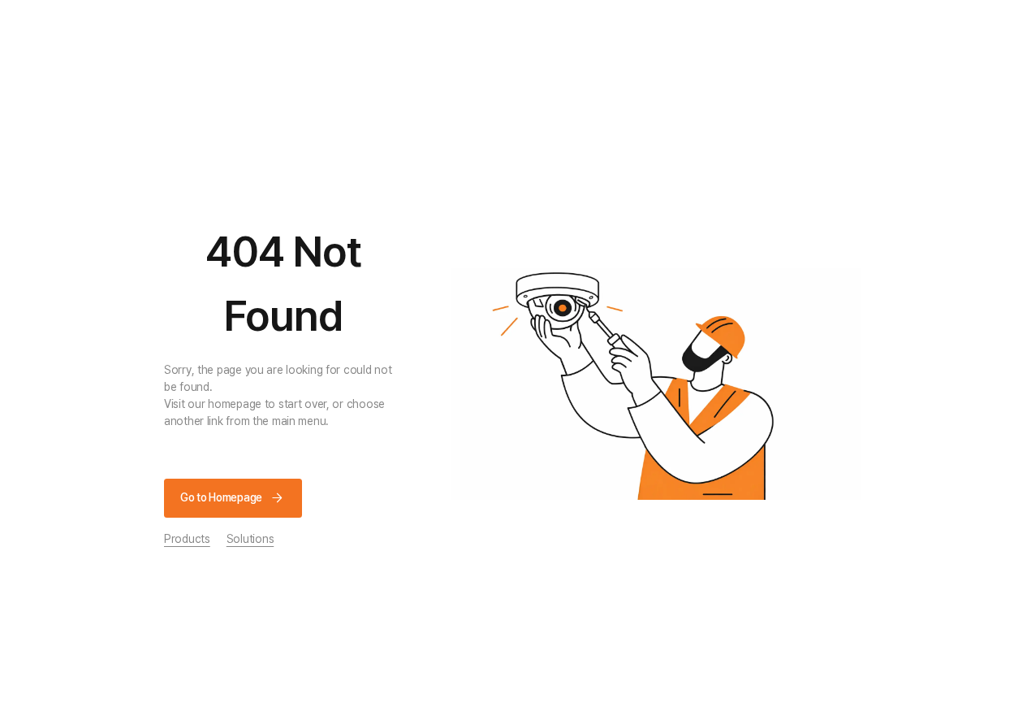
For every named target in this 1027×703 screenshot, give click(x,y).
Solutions (250, 538)
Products (187, 538)
